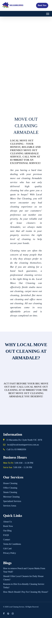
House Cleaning (10, 483)
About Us (7, 521)
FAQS (6, 535)
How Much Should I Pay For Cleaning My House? (25, 592)
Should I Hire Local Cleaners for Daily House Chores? (23, 578)
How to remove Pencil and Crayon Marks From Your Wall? (24, 570)
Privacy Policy (9, 553)
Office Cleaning (10, 488)
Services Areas (9, 505)
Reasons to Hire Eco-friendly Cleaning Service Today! (23, 586)
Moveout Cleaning (11, 497)
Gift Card (7, 548)
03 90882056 (20, 449)
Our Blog (7, 530)
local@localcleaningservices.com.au (23, 444)
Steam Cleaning (10, 492)
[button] (47, 13)
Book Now (42, 5)
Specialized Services (12, 501)
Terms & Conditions (12, 544)
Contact (6, 539)
